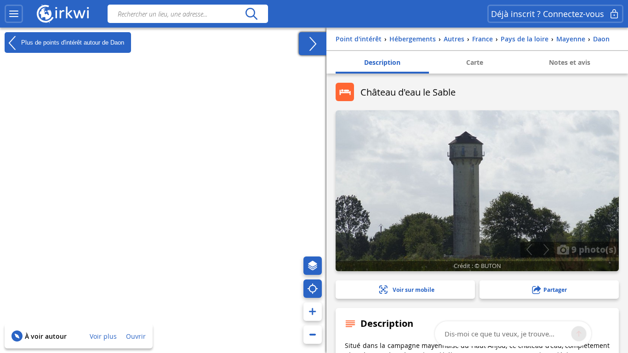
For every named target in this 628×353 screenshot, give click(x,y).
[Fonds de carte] (312, 265)
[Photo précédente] (528, 249)
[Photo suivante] (545, 249)
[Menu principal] (14, 14)
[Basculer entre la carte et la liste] (312, 43)
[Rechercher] (251, 13)
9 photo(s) (593, 249)
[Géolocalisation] (312, 288)
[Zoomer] (312, 311)
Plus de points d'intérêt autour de (71, 42)
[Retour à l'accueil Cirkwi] (63, 14)
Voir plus (103, 336)
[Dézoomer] (312, 334)
